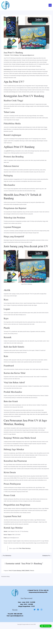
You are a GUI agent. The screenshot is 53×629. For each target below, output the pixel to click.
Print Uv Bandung (14, 55)
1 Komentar (6, 55)
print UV (8, 151)
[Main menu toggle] (50, 5)
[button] (46, 626)
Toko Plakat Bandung (24, 548)
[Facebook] (38, 609)
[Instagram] (41, 609)
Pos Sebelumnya (6, 555)
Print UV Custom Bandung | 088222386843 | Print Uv (21, 570)
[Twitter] (34, 609)
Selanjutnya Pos (46, 555)
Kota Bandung (7, 69)
